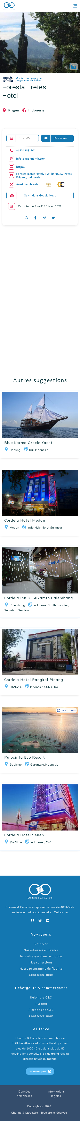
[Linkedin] (47, 920)
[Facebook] (32, 920)
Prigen (13, 110)
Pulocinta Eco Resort (24, 757)
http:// (20, 167)
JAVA (48, 842)
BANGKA (16, 687)
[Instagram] (40, 920)
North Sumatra (52, 527)
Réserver (41, 944)
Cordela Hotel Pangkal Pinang (33, 679)
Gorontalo (37, 764)
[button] (40, 1071)
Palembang (17, 605)
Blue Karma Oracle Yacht (28, 442)
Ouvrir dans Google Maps (40, 195)
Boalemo (16, 764)
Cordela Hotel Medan (24, 520)
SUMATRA (51, 687)
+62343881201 (25, 150)
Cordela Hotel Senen (24, 835)
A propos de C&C (41, 1010)
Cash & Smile (25, 79)
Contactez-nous (41, 975)
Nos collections (41, 962)
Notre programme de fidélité (41, 969)
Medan (14, 527)
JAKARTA (16, 842)
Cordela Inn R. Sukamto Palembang (38, 598)
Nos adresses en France (41, 950)
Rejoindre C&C (41, 998)
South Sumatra (58, 605)
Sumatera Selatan (16, 610)
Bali (31, 450)
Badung (15, 450)
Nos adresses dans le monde (41, 956)
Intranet (41, 1004)
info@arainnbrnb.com (30, 159)
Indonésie (36, 110)
